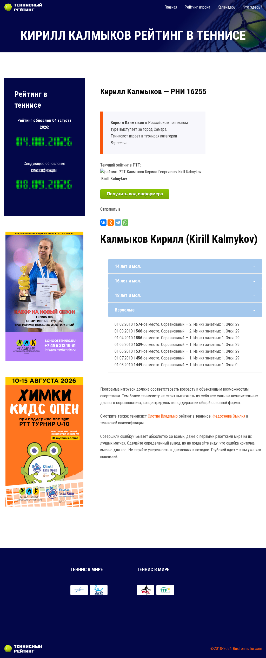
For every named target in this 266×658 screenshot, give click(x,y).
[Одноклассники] (111, 222)
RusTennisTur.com (247, 648)
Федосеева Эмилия (228, 416)
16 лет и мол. (128, 280)
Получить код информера (135, 193)
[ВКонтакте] (103, 222)
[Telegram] (118, 222)
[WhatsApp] (125, 222)
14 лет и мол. (128, 266)
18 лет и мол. (128, 295)
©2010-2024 (221, 648)
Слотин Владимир (163, 416)
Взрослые (125, 310)
